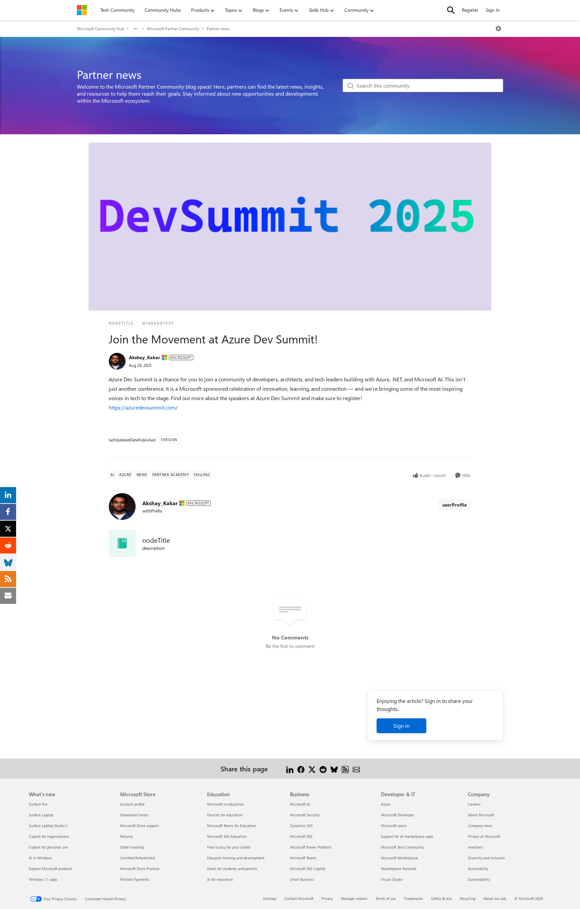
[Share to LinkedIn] (289, 768)
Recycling (467, 898)
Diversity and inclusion (486, 857)
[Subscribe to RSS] (345, 768)
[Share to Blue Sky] (334, 768)
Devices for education (224, 814)
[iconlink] (122, 543)
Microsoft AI (300, 804)
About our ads (494, 898)
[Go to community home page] (82, 10)
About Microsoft (481, 814)
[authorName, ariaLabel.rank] (117, 361)
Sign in (401, 725)
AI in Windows (40, 857)
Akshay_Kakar (144, 357)
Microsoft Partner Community (173, 28)
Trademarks (413, 898)
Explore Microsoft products (50, 868)
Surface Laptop (41, 814)
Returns (126, 836)
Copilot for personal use (48, 847)
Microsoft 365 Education (227, 836)
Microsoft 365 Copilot (307, 868)
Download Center (134, 814)
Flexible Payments (134, 879)
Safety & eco (441, 898)
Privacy (327, 898)
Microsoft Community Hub (100, 28)
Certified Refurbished (137, 857)
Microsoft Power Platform (310, 847)
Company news (480, 825)
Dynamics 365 (301, 825)
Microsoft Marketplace (399, 857)
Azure (385, 804)
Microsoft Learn (393, 825)
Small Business (302, 879)
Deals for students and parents (232, 868)
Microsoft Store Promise (139, 868)
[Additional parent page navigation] (136, 28)
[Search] (451, 10)
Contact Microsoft (298, 898)
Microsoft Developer (397, 814)
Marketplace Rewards (399, 868)
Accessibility (478, 868)
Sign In (493, 10)
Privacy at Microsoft (484, 836)
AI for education (220, 879)
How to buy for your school (228, 847)
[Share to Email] (356, 768)
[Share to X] (312, 768)
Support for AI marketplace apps (407, 836)
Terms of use (386, 898)
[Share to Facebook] (300, 768)
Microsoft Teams (303, 857)
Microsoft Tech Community (402, 847)
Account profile (132, 804)
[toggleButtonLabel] (498, 28)
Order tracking (132, 847)
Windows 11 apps (43, 879)
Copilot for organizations (49, 836)
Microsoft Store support (139, 825)
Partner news (218, 28)
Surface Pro (38, 804)
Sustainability (479, 879)
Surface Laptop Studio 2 (48, 825)
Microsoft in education (225, 804)
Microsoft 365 (301, 836)
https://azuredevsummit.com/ (143, 407)
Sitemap (269, 898)
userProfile (454, 504)
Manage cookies (354, 898)
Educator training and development (235, 857)
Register (470, 10)
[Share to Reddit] (323, 768)
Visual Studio (391, 879)
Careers (474, 804)
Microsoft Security (305, 814)
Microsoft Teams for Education (231, 825)
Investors (475, 847)
